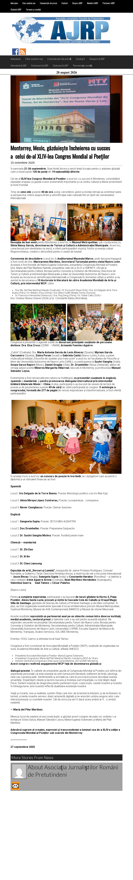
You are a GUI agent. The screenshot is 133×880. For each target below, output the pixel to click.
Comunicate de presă (48, 3)
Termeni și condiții (33, 9)
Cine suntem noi (28, 3)
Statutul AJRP (16, 9)
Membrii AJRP (92, 3)
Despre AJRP (77, 3)
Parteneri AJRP (109, 3)
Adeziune (14, 3)
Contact (64, 3)
